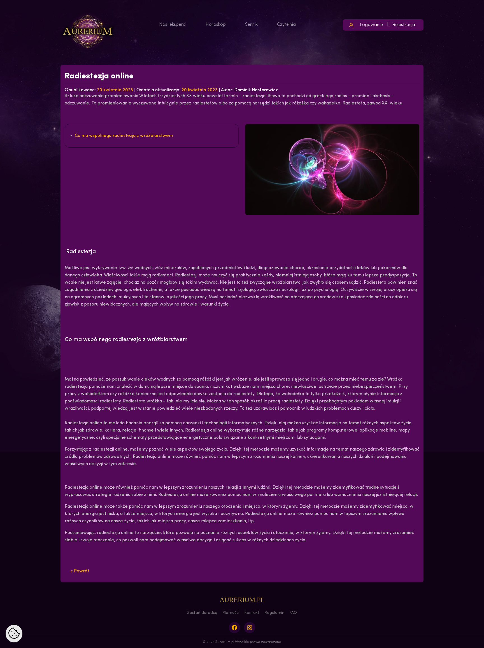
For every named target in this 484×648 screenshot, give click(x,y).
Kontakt (251, 613)
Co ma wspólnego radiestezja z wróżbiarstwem (124, 136)
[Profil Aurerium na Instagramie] (249, 627)
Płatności (230, 613)
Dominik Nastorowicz (256, 90)
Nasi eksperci (172, 24)
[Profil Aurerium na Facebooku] (234, 627)
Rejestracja (403, 25)
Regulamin (274, 613)
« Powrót (80, 571)
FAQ (293, 613)
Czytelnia (286, 24)
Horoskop (216, 24)
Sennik (251, 24)
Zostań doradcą (202, 613)
